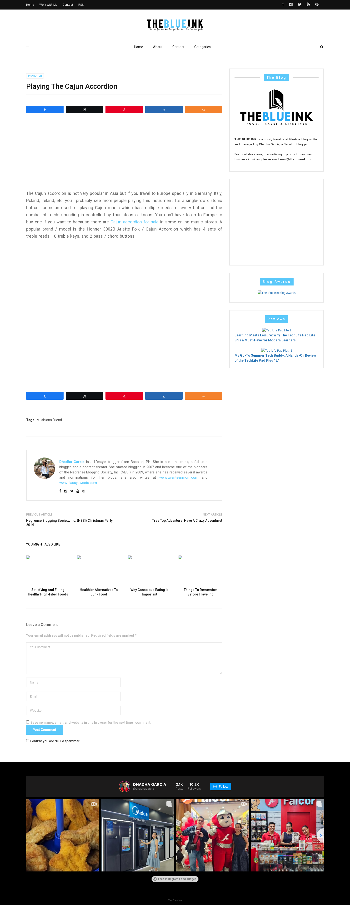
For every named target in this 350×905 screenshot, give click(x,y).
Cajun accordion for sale (134, 221)
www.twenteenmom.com (178, 477)
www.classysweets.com (78, 483)
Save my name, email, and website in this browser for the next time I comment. (90, 722)
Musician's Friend (49, 420)
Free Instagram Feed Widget (177, 879)
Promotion (35, 75)
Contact (178, 47)
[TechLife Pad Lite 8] (276, 330)
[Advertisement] (124, 151)
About (157, 47)
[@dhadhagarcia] (124, 786)
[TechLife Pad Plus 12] (276, 350)
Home (138, 47)
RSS (81, 4)
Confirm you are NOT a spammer (54, 741)
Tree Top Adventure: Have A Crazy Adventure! (187, 520)
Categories (202, 47)
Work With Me (48, 4)
